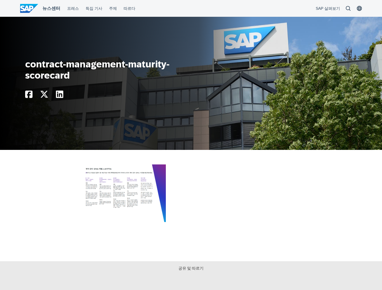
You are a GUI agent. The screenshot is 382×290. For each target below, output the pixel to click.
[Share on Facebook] (28, 95)
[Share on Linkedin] (59, 95)
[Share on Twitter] (44, 95)
